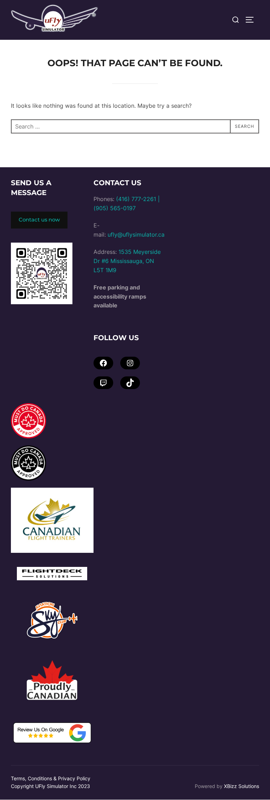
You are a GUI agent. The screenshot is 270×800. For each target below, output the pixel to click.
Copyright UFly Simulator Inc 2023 (50, 786)
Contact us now (39, 220)
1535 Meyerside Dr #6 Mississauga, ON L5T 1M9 (127, 260)
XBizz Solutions (241, 786)
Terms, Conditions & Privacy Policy (50, 778)
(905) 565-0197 (115, 208)
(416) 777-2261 (136, 198)
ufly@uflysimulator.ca (136, 234)
